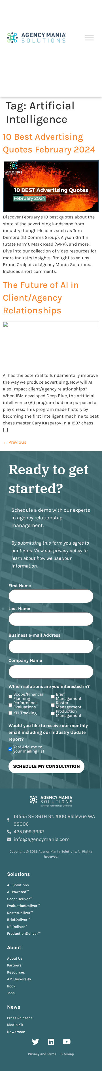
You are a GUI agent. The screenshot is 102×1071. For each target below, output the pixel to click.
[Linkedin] (51, 1041)
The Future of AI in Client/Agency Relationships (41, 298)
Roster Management (69, 705)
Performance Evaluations (25, 705)
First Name (19, 585)
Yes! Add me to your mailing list (28, 749)
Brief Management (69, 696)
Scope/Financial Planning (28, 696)
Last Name (19, 608)
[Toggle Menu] (89, 37)
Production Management (69, 713)
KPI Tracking (25, 713)
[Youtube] (67, 1041)
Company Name (25, 660)
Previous (14, 442)
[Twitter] (35, 1041)
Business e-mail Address (34, 635)
